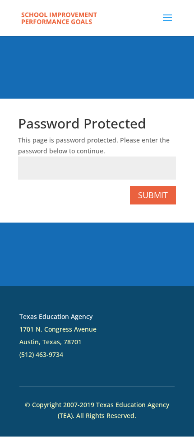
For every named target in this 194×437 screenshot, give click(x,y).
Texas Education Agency (55, 316)
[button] (167, 23)
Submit (153, 195)
